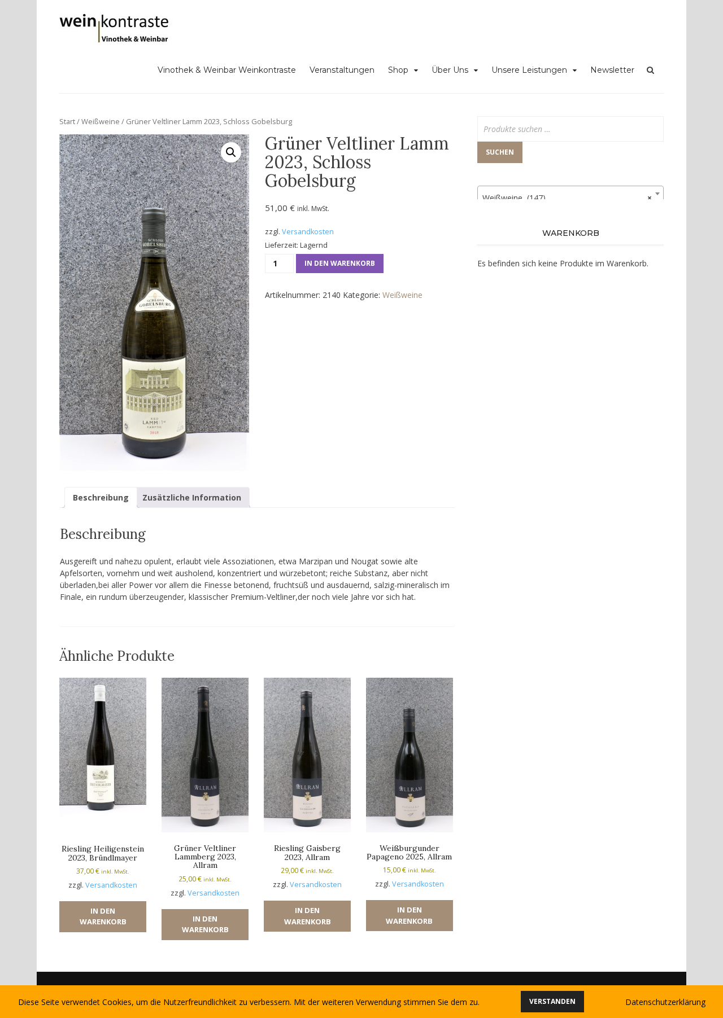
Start (67, 121)
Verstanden (552, 1001)
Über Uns (450, 70)
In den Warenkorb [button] (103, 916)
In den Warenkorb (339, 263)
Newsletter (612, 70)
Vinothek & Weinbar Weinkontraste (227, 70)
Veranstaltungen (342, 70)
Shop (398, 70)
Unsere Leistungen (529, 70)
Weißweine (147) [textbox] (567, 197)
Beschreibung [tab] (101, 497)
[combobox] (570, 193)
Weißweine (100, 121)
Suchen (500, 152)
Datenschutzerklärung (665, 1002)
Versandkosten (308, 231)
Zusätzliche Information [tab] (191, 497)
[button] (231, 152)
